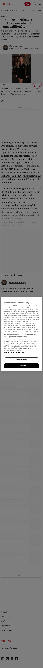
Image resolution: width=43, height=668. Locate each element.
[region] (21, 334)
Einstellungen (21, 360)
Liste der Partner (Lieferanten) (14, 352)
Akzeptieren (21, 366)
